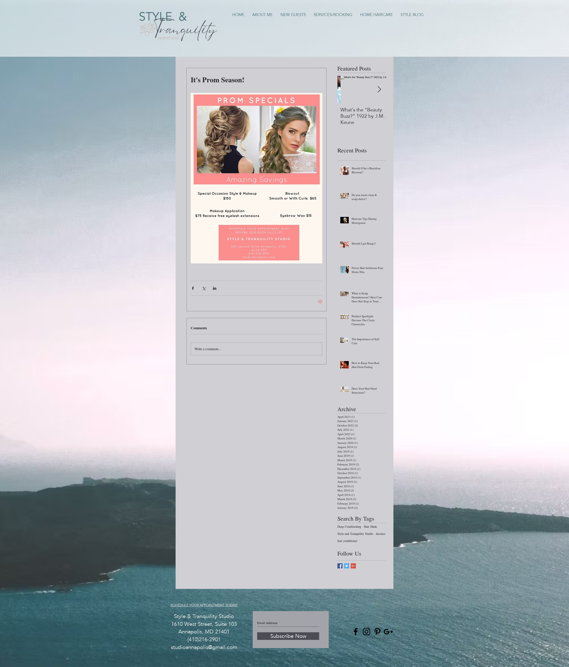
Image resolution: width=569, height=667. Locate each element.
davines (380, 534)
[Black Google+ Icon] (388, 632)
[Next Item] (379, 89)
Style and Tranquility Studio (355, 534)
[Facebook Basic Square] (340, 565)
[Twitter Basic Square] (346, 565)
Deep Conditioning (349, 526)
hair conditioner (347, 541)
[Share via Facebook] (193, 288)
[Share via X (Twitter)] (204, 288)
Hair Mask (370, 526)
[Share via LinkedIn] (214, 288)
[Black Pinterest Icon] (377, 632)
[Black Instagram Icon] (366, 632)
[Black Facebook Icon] (356, 632)
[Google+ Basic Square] (353, 565)
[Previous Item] (345, 89)
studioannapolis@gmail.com (204, 647)
